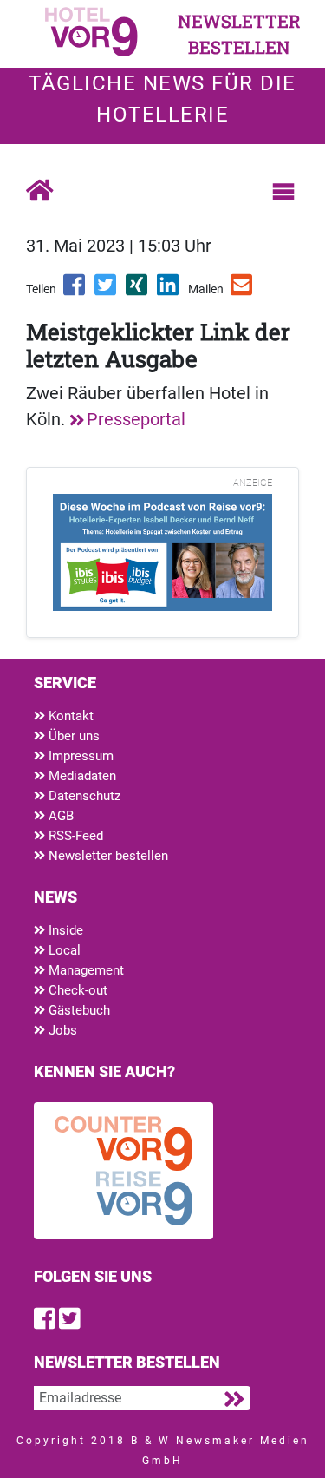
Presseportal (136, 419)
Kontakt (69, 716)
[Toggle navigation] (283, 191)
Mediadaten (80, 776)
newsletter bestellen (239, 34)
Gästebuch (77, 1010)
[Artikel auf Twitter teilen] (106, 290)
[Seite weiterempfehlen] (243, 290)
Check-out (76, 990)
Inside (64, 930)
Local (63, 950)
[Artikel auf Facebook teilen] (75, 290)
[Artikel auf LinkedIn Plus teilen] (169, 290)
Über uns (72, 736)
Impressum (79, 756)
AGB (59, 816)
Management (84, 970)
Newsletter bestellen (106, 856)
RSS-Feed (74, 836)
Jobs (61, 1030)
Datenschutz (82, 796)
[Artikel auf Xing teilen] (138, 290)
